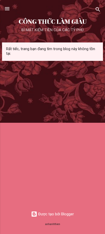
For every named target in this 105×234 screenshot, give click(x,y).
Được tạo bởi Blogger (55, 214)
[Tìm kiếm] (98, 10)
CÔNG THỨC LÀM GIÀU (53, 21)
